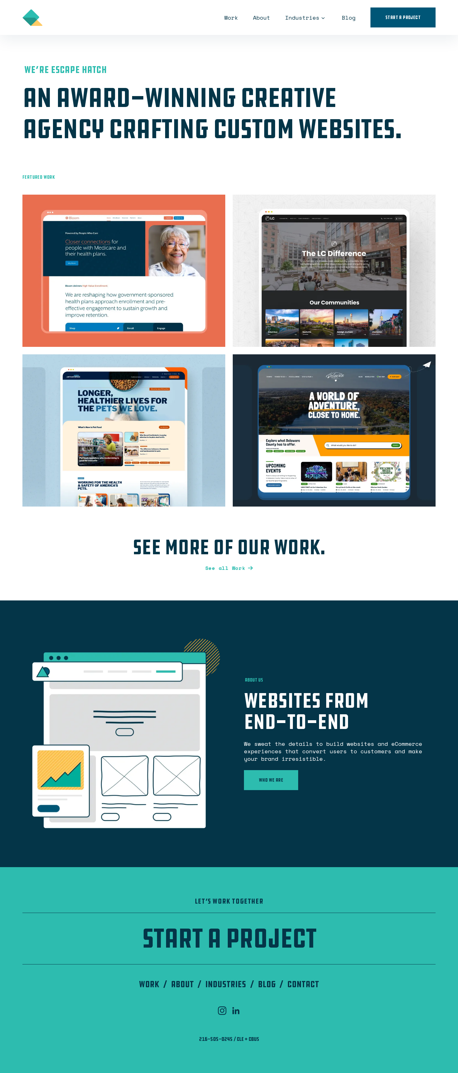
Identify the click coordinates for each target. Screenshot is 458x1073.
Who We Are (271, 780)
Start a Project (403, 17)
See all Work (225, 568)
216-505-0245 (216, 1039)
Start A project (229, 938)
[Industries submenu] (323, 17)
